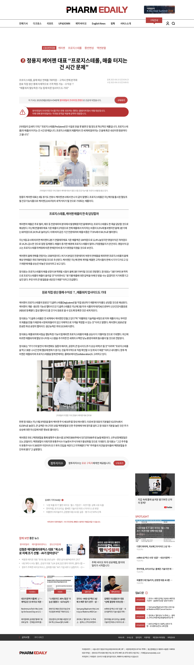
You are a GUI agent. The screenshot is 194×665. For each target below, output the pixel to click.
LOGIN (167, 23)
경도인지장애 (55, 544)
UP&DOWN (64, 23)
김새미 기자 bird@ (52, 499)
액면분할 (101, 48)
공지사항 (25, 637)
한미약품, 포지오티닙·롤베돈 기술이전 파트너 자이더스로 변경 (72, 508)
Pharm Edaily (33, 653)
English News (98, 23)
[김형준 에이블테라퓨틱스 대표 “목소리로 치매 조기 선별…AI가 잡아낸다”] (76, 548)
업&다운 (88, 591)
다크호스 (37, 23)
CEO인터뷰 (49, 48)
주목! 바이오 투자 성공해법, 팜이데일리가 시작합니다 (108, 563)
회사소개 (121, 637)
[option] (55, 637)
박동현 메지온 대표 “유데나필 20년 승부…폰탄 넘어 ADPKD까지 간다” (51, 559)
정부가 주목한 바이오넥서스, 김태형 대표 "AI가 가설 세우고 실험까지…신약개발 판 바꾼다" (59, 567)
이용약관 (147, 637)
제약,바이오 (115, 591)
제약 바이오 (81, 23)
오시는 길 (130, 637)
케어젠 (61, 48)
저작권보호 (171, 637)
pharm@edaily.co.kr (153, 653)
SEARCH (173, 23)
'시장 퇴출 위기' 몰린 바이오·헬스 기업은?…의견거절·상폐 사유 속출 (75, 505)
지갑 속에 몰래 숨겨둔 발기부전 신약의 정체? (155, 501)
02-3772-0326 (99, 653)
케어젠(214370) (46, 201)
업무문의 (139, 637)
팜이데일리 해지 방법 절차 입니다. (47, 637)
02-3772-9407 (117, 653)
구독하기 (121, 100)
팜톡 (113, 23)
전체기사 (23, 23)
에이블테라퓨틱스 (39, 544)
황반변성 (89, 48)
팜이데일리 (24, 544)
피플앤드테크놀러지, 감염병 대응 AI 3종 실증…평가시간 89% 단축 (73, 511)
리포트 (50, 23)
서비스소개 (125, 23)
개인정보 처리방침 (159, 637)
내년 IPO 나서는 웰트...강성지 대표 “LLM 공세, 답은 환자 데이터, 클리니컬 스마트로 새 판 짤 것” (61, 563)
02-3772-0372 (127, 653)
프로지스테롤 (75, 48)
